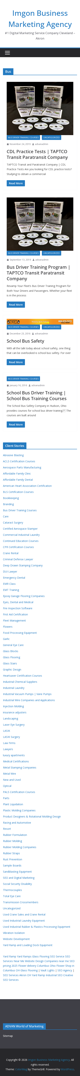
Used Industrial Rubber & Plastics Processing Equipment (36, 926)
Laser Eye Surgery (14, 724)
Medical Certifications (16, 761)
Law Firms (9, 743)
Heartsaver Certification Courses (22, 675)
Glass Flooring (11, 657)
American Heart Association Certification (27, 486)
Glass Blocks (10, 651)
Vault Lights (48, 970)
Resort (7, 828)
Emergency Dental (14, 577)
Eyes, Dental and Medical (18, 602)
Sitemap (8, 1036)
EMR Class (9, 584)
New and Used (12, 779)
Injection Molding (13, 706)
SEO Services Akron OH (17, 975)
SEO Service (57, 956)
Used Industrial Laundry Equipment (24, 920)
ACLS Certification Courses (19, 461)
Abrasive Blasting (13, 455)
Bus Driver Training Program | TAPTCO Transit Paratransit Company (38, 273)
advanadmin (41, 144)
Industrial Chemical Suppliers (20, 681)
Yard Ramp (9, 956)
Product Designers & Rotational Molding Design (32, 816)
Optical (7, 786)
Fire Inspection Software (17, 608)
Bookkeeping (11, 498)
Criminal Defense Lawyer (18, 559)
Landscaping (10, 718)
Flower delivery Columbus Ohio (37, 965)
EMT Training (11, 590)
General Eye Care (13, 645)
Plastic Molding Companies (19, 810)
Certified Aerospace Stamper (20, 528)
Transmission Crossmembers (20, 902)
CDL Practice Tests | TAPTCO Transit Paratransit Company (37, 154)
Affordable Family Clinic (17, 473)
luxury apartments (14, 755)
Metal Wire (9, 773)
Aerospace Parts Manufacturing (22, 467)
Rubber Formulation (15, 835)
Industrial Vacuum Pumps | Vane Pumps (27, 694)
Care (6, 516)
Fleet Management (14, 620)
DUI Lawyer (10, 571)
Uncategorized (51, 137)
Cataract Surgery (13, 522)
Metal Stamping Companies (19, 767)
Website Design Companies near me (47, 961)
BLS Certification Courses (18, 492)
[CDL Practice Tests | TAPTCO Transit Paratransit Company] (40, 108)
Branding (8, 504)
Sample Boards (12, 865)
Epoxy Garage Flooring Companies (24, 596)
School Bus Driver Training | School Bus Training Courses (37, 395)
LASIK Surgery (11, 737)
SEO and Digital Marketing (18, 877)
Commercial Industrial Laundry (21, 535)
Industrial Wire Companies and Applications (29, 700)
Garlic (6, 639)
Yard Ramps (24, 956)
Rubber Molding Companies (19, 847)
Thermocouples (12, 890)
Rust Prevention (12, 859)
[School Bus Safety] (40, 322)
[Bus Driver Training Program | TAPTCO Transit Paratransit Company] (40, 224)
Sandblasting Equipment (17, 871)
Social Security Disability (17, 884)
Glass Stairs (10, 663)
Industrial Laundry (13, 688)
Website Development (16, 939)
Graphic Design (12, 669)
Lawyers (8, 749)
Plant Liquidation (13, 804)
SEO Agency (64, 970)
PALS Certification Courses (19, 792)
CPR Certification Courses (18, 547)
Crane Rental (10, 553)
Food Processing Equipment (20, 633)
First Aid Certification (15, 614)
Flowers (7, 626)
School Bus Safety (25, 341)
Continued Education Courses (21, 541)
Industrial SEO (54, 975)
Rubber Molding (12, 841)
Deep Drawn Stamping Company (23, 565)
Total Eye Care (12, 896)
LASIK (6, 730)
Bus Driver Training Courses (23, 137)
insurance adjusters (14, 712)
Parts (6, 798)
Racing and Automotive (17, 822)
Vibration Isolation (14, 933)
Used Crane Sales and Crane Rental (24, 914)
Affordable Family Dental (18, 479)
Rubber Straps (11, 853)
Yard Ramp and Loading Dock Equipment (27, 945)
